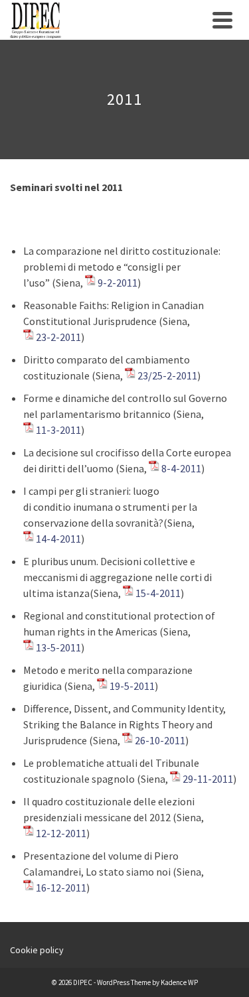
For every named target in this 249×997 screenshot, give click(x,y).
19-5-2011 (132, 686)
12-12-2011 (61, 833)
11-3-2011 (58, 429)
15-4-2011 (158, 593)
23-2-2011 (58, 337)
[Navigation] (222, 20)
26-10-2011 (160, 740)
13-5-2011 (58, 647)
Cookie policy (37, 950)
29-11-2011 (208, 778)
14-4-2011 (58, 538)
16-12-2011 (61, 887)
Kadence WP (179, 982)
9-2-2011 (117, 282)
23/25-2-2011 (167, 375)
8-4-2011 (181, 468)
